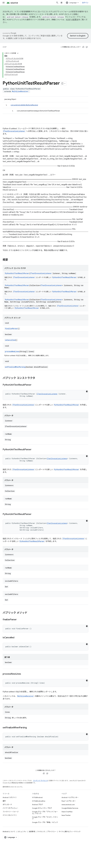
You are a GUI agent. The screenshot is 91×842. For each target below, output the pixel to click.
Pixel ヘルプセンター (69, 801)
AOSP (4, 47)
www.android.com (68, 805)
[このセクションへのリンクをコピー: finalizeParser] (19, 619)
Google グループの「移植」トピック (45, 822)
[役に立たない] (86, 47)
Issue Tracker (66, 815)
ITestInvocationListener (14, 131)
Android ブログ (37, 805)
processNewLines (12, 351)
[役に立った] (83, 47)
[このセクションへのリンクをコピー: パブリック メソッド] (29, 613)
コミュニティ (22, 831)
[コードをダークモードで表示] (87, 391)
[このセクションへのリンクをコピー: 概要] (10, 260)
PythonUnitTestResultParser (17, 273)
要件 (4, 801)
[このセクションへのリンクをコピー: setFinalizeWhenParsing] (29, 727)
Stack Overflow (67, 812)
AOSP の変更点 (72, 20)
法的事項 (32, 831)
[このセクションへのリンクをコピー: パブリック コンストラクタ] (37, 378)
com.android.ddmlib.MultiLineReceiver (24, 105)
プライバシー (51, 831)
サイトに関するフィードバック (69, 831)
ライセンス (41, 831)
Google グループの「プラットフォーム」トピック (45, 812)
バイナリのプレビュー (10, 808)
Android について (9, 831)
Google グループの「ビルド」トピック (45, 818)
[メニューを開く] (3, 2)
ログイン (85, 3)
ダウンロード (7, 805)
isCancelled (10, 340)
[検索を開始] (57, 2)
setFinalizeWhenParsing (15, 367)
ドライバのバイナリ (10, 815)
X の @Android (37, 797)
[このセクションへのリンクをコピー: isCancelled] (16, 637)
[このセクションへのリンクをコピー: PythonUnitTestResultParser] (33, 385)
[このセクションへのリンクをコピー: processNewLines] (23, 674)
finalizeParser (11, 329)
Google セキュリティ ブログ (42, 808)
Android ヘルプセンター (70, 797)
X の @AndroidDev (38, 801)
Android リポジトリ (10, 797)
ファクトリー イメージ (11, 812)
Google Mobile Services (70, 808)
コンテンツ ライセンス (40, 781)
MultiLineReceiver (20, 91)
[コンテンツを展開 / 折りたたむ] (17, 53)
